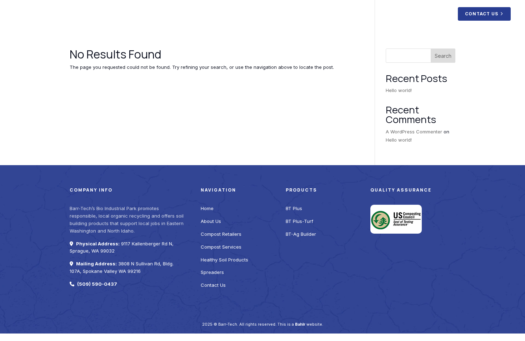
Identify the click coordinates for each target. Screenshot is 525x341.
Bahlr (300, 324)
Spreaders (437, 13)
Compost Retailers (284, 13)
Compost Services (335, 13)
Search (443, 56)
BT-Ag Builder (301, 234)
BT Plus (294, 208)
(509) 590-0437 (97, 284)
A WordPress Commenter (414, 131)
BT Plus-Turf (299, 221)
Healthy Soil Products (391, 13)
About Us (243, 13)
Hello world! (399, 90)
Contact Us (481, 13)
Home (217, 13)
